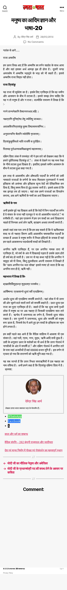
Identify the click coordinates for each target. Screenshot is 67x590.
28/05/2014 (46, 36)
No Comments (35, 41)
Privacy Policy (8, 573)
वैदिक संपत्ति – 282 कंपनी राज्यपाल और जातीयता (29, 442)
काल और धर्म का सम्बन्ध (16, 434)
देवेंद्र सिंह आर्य (27, 36)
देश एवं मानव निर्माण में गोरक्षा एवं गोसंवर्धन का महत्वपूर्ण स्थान (33, 450)
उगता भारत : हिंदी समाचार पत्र (17, 569)
